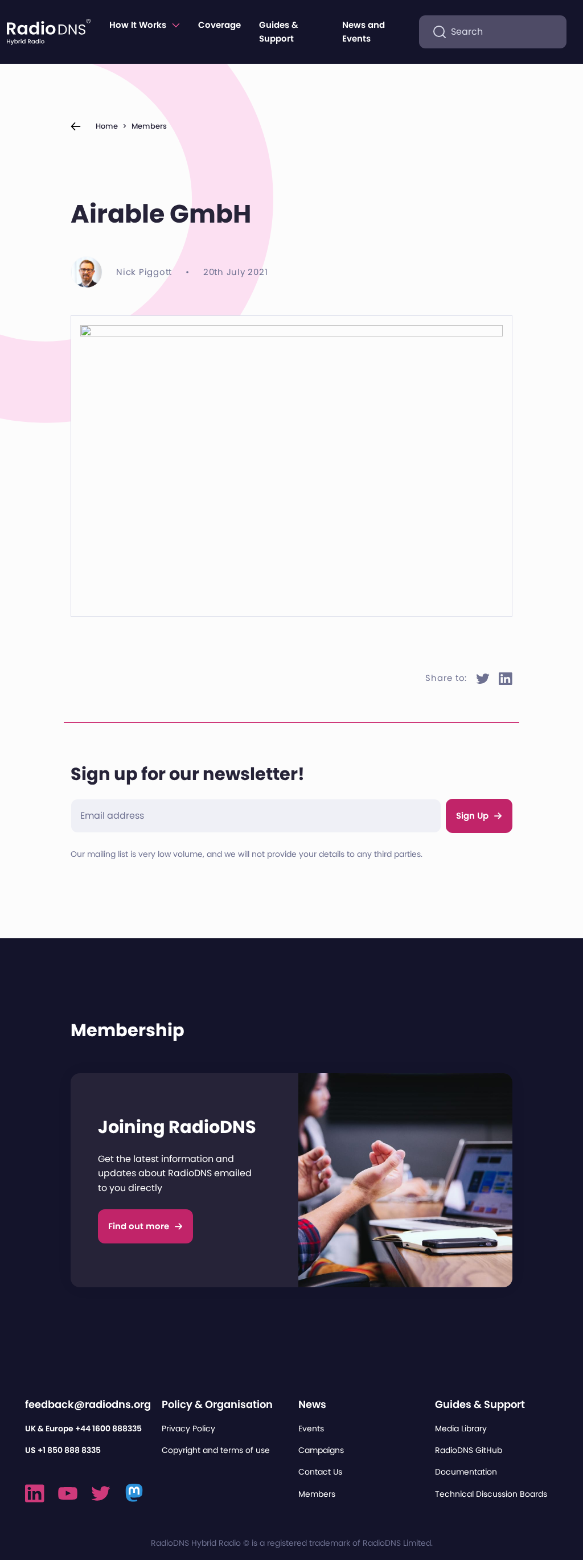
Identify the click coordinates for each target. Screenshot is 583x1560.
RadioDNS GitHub (468, 1450)
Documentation (466, 1471)
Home (107, 126)
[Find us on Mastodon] (134, 1493)
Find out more (138, 1226)
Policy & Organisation (217, 1404)
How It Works (137, 25)
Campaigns (321, 1450)
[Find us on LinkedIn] (34, 1493)
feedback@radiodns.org (88, 1404)
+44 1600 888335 (108, 1428)
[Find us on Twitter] (100, 1493)
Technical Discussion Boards (491, 1494)
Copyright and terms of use (216, 1450)
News (312, 1404)
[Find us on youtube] (67, 1493)
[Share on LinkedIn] (505, 678)
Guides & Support (278, 31)
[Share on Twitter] (483, 678)
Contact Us (320, 1471)
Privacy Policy (188, 1428)
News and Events (363, 31)
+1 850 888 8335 (69, 1450)
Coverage (219, 25)
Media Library (461, 1428)
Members (149, 126)
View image (114, 338)
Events (311, 1428)
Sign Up (472, 816)
